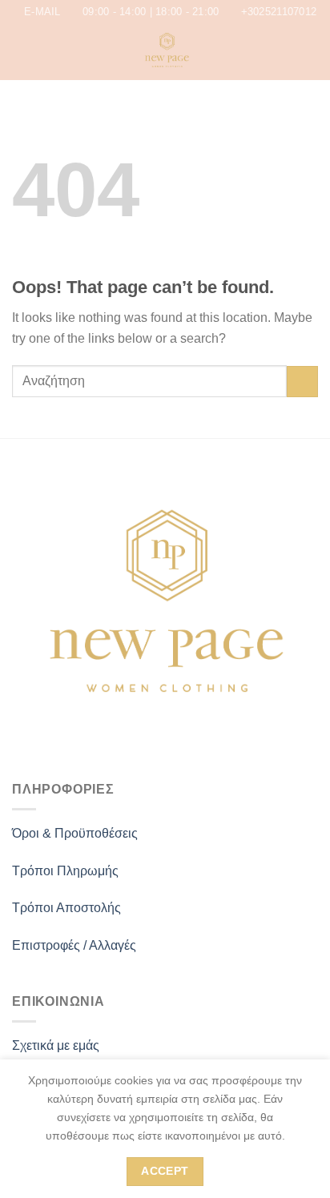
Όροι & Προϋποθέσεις (75, 833)
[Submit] (302, 381)
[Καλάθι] (310, 52)
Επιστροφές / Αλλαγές (74, 945)
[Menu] (21, 52)
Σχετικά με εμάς (55, 1045)
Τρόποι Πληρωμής (65, 871)
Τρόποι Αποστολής (66, 908)
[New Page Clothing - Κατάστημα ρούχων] (166, 52)
